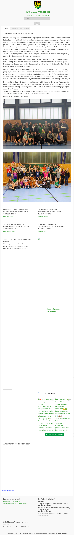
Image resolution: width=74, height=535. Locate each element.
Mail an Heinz (8, 216)
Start (7, 28)
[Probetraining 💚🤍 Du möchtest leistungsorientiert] (63, 406)
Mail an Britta (43, 216)
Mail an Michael (9, 231)
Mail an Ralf (42, 231)
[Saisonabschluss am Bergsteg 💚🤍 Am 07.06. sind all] (46, 423)
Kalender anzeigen (8, 491)
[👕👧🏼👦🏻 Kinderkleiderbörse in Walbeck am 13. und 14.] (63, 423)
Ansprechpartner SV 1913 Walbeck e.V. (15, 504)
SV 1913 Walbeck (38, 11)
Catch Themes (62, 533)
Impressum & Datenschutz (11, 502)
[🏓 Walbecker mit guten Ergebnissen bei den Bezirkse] (46, 406)
